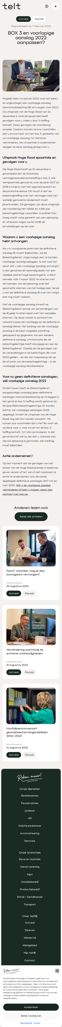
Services (29, 840)
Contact (29, 960)
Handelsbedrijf (30, 881)
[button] (57, 970)
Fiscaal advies (29, 803)
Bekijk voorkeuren (31, 1015)
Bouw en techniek (30, 859)
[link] (31, 516)
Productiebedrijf (30, 889)
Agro (30, 874)
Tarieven (29, 930)
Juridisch (30, 810)
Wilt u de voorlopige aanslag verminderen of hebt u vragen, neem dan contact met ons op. (27, 490)
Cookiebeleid (26, 1023)
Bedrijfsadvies (29, 795)
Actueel (30, 922)
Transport (30, 904)
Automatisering (29, 833)
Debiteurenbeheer (29, 825)
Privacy (37, 1023)
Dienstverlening (29, 866)
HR (30, 818)
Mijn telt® (30, 952)
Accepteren (31, 1007)
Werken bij (30, 937)
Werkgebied (30, 945)
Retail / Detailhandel (29, 896)
